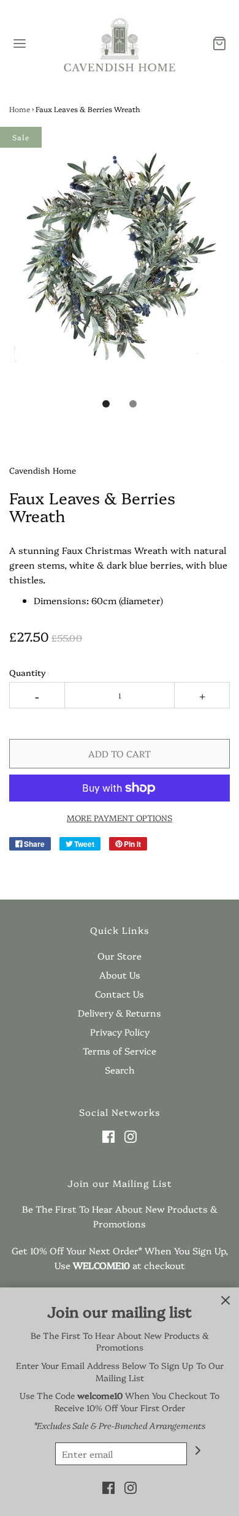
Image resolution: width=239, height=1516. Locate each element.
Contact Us (119, 993)
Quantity (27, 672)
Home (19, 109)
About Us (119, 974)
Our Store (119, 955)
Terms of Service (119, 1050)
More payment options (119, 817)
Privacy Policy (120, 1031)
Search (120, 1069)
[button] (119, 270)
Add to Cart (119, 753)
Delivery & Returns (119, 1012)
